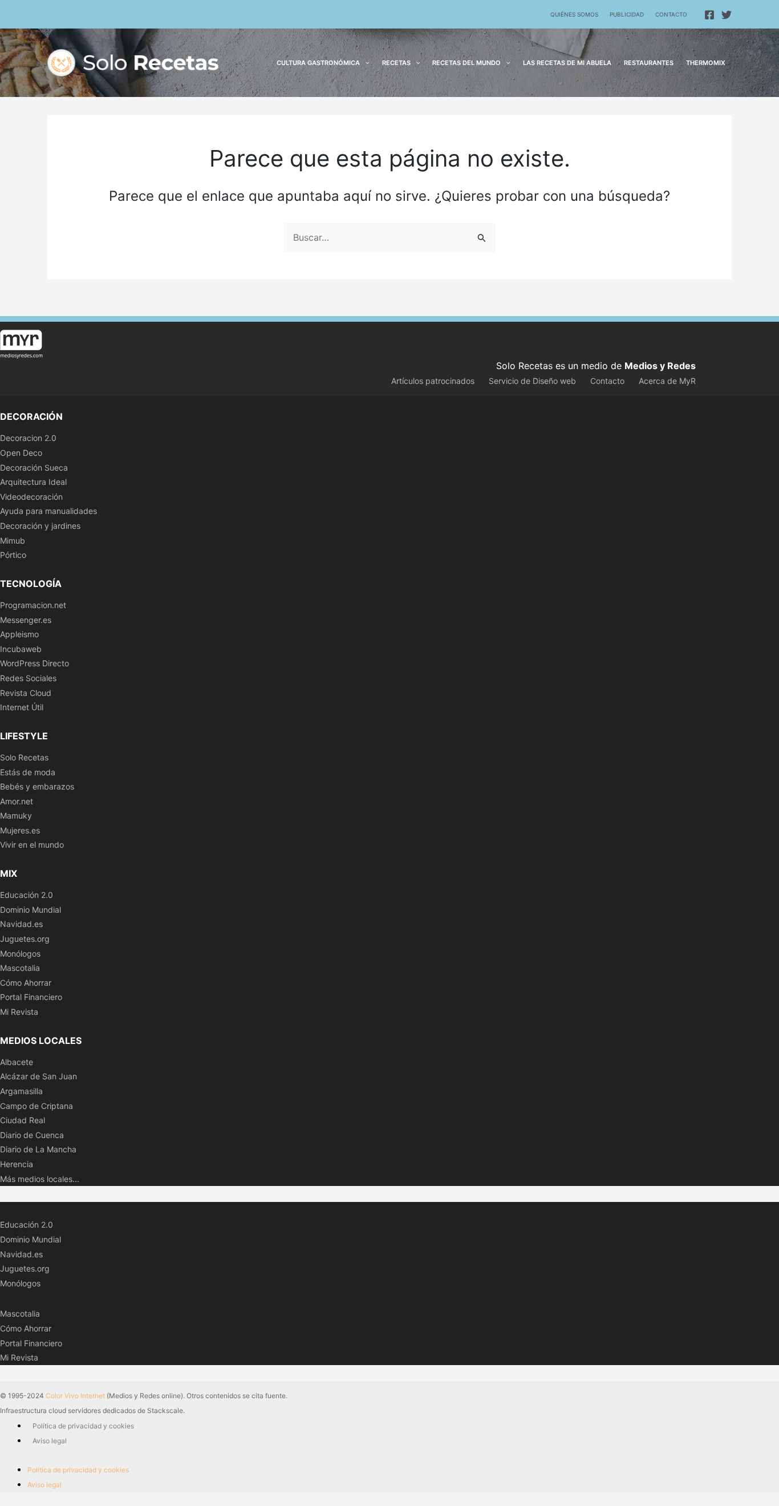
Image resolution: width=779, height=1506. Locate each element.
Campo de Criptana (36, 1106)
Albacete (16, 1062)
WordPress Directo (34, 663)
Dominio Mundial (30, 909)
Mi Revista (19, 1012)
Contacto (671, 14)
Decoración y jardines (40, 526)
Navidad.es (21, 924)
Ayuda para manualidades (48, 511)
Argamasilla (21, 1091)
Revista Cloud (25, 693)
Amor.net (16, 801)
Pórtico (13, 555)
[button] (365, 63)
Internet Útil (21, 707)
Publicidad (627, 14)
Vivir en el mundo (32, 844)
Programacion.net (33, 605)
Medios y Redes (660, 365)
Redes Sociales (28, 678)
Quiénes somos (574, 14)
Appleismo (19, 634)
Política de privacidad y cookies (83, 1426)
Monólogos (20, 953)
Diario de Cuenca (32, 1135)
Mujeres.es (20, 830)
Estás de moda (27, 772)
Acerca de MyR (667, 381)
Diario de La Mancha (38, 1149)
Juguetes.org (25, 939)
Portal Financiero (31, 997)
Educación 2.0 (26, 895)
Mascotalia (20, 968)
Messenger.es (25, 620)
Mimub (12, 540)
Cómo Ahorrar (25, 982)
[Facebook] (709, 15)
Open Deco (21, 453)
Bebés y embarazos (37, 786)
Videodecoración (31, 496)
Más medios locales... (39, 1179)
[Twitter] (726, 15)
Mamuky (16, 815)
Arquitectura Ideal (33, 482)
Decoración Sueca (34, 467)
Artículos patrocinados (432, 381)
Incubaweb (21, 649)
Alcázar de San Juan (38, 1076)
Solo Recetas (24, 757)
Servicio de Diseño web (532, 381)
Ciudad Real (22, 1120)
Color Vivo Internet (75, 1395)
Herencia (16, 1164)
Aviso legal (50, 1440)
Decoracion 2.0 (28, 438)
